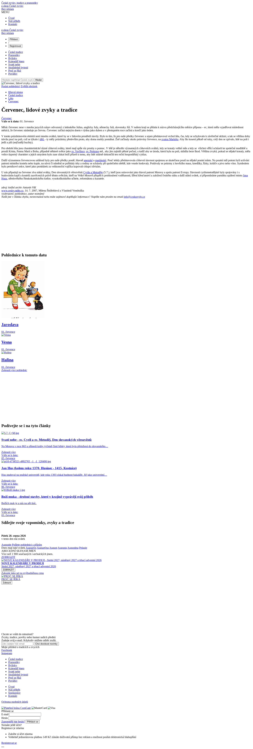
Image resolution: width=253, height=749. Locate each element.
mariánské (100, 160)
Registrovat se (9, 742)
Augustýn (31, 547)
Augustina (72, 547)
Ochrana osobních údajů (14, 701)
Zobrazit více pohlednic (14, 370)
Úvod (11, 18)
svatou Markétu (169, 139)
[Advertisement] (104, 225)
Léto (10, 98)
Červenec (13, 101)
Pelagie (83, 547)
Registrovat (15, 46)
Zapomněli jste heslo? (13, 721)
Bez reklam (7, 9)
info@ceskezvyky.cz (134, 196)
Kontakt (12, 24)
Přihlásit (14, 39)
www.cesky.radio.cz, (12, 190)
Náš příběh (14, 21)
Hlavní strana (15, 92)
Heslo (4, 717)
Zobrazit (7, 582)
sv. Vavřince (78, 151)
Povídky (12, 73)
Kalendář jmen (16, 61)
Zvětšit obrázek (29, 86)
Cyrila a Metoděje (93, 172)
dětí (42, 139)
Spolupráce (14, 692)
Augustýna (43, 547)
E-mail (5, 714)
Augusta (62, 547)
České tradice (15, 52)
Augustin (6, 544)
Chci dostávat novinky (46, 643)
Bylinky (12, 58)
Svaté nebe (14, 64)
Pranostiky (14, 55)
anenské (88, 160)
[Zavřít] (2, 746)
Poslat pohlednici (10, 86)
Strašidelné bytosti (18, 67)
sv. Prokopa (92, 151)
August (53, 547)
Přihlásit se (32, 721)
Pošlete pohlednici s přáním (27, 544)
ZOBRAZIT (8, 557)
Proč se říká (14, 70)
